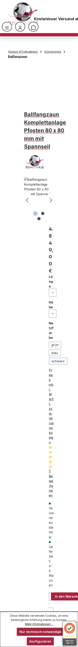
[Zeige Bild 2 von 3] (42, 213)
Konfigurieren (40, 641)
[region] (39, 199)
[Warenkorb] (33, 26)
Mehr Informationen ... (39, 624)
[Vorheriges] (27, 199)
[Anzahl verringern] (51, 596)
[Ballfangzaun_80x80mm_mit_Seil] (39, 199)
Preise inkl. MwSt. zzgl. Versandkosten (51, 406)
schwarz (58, 361)
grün (55, 345)
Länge (51, 281)
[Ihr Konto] (20, 26)
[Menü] (7, 26)
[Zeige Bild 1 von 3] (35, 213)
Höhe (51, 304)
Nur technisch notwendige (40, 632)
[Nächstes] (51, 199)
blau (54, 353)
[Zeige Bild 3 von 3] (39, 218)
